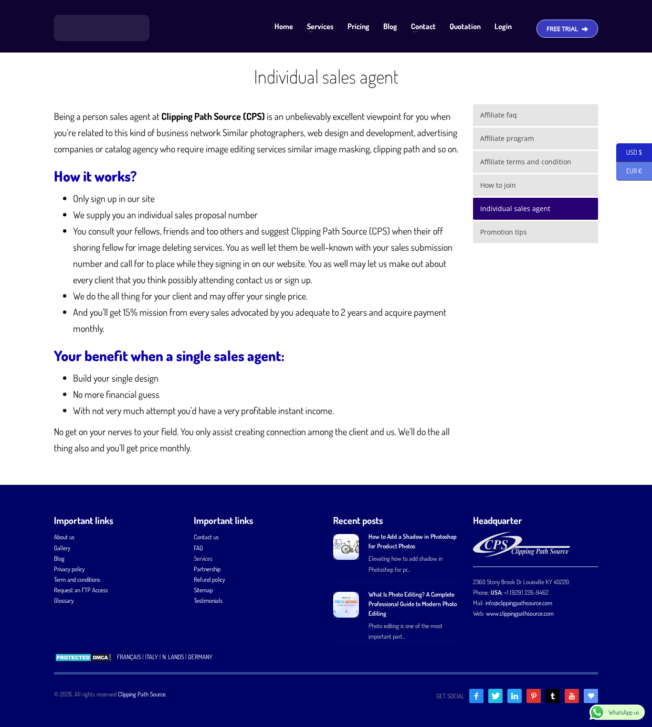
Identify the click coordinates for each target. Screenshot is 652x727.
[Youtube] (572, 696)
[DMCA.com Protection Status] (83, 657)
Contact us (206, 537)
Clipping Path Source (142, 694)
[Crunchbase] (591, 696)
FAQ (198, 548)
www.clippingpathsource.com (520, 613)
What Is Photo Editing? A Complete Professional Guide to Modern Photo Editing (412, 603)
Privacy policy (69, 569)
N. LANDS (173, 657)
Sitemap (203, 590)
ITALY (151, 657)
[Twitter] (495, 696)
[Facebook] (476, 696)
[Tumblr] (553, 696)
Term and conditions (77, 579)
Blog (59, 558)
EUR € (629, 171)
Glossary (64, 600)
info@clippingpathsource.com (518, 603)
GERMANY (200, 657)
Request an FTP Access (81, 590)
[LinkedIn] (514, 696)
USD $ (629, 152)
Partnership (207, 569)
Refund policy (209, 579)
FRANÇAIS (129, 657)
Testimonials (208, 600)
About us (64, 537)
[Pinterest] (533, 696)
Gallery (62, 548)
